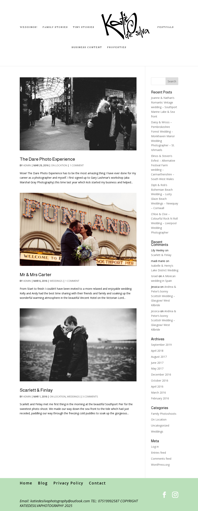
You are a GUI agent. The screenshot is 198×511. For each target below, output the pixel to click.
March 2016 (158, 392)
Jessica (155, 311)
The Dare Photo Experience (47, 159)
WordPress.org (160, 464)
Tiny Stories (83, 27)
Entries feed (158, 452)
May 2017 (157, 368)
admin (27, 165)
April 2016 (157, 386)
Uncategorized (160, 425)
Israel (154, 276)
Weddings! (29, 27)
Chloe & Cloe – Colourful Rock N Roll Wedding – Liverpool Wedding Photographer (164, 223)
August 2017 (159, 356)
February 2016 (160, 398)
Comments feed (161, 458)
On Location (59, 165)
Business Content (87, 47)
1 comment (77, 165)
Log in (155, 446)
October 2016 (159, 380)
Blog (43, 483)
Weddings (56, 281)
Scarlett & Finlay (36, 390)
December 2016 (161, 374)
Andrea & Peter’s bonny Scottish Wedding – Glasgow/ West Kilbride (163, 296)
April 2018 (157, 350)
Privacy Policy (68, 483)
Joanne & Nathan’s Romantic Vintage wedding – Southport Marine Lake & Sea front (164, 107)
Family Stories (55, 27)
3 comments (90, 396)
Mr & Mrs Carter (35, 274)
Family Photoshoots (163, 413)
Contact (97, 483)
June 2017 (157, 363)
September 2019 (161, 344)
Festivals (165, 27)
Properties (116, 47)
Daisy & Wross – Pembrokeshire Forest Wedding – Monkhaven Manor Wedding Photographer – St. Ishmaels (163, 136)
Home (26, 483)
